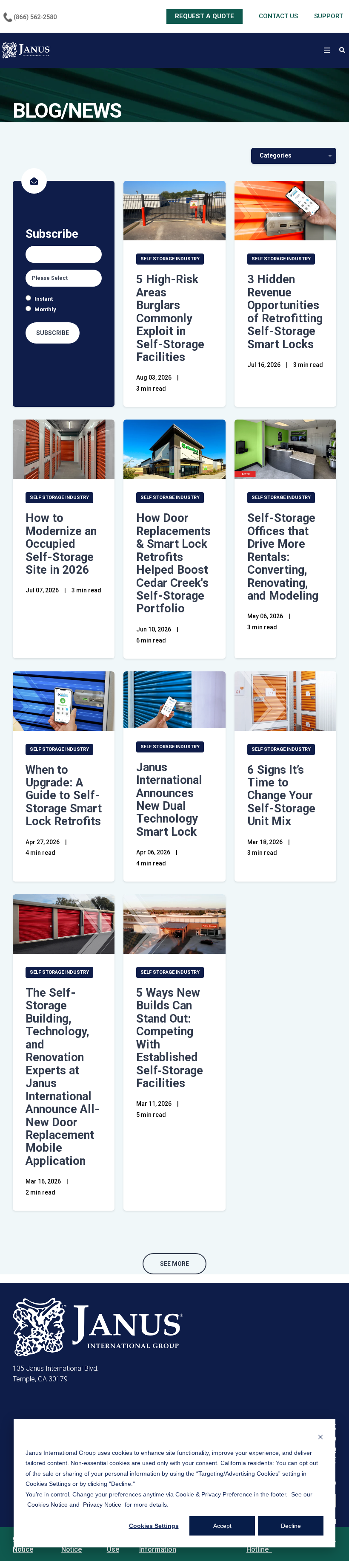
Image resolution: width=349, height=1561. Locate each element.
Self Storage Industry (170, 259)
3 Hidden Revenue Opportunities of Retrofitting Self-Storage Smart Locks (285, 312)
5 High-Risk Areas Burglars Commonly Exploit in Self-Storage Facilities (170, 318)
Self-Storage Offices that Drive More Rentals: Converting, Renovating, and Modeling (282, 557)
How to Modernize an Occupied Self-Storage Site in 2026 (61, 544)
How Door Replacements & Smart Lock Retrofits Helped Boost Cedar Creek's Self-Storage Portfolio (173, 563)
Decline (291, 1525)
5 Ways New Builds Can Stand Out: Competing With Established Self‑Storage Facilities (169, 1038)
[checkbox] (64, 304)
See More (174, 1263)
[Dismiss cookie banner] (320, 1436)
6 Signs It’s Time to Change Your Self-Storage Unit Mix (281, 795)
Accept (222, 1525)
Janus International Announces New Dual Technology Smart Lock (169, 800)
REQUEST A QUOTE (204, 16)
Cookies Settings (154, 1525)
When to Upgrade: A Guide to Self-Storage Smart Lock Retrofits (64, 795)
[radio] (64, 298)
